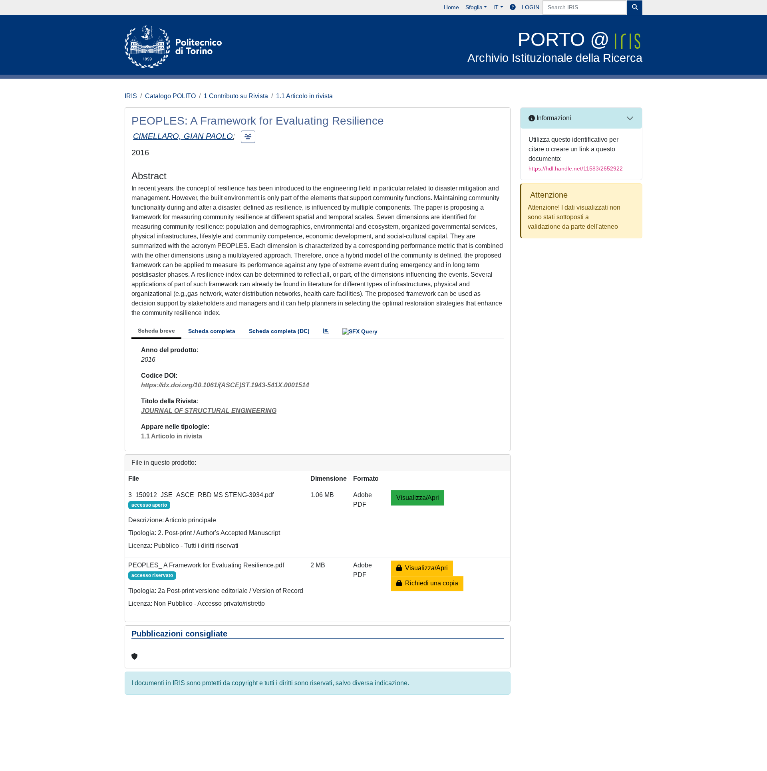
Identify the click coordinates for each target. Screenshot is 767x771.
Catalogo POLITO (170, 96)
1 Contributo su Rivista (236, 96)
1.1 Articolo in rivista (304, 96)
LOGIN (530, 7)
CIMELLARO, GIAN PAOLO (183, 136)
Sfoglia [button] (474, 7)
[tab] (326, 331)
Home (451, 7)
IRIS (131, 96)
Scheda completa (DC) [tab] (279, 331)
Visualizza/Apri (417, 497)
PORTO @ (554, 46)
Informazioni (553, 118)
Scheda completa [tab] (211, 331)
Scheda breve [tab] (156, 330)
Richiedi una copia (430, 583)
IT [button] (496, 7)
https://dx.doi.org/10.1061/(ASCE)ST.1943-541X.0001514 (225, 385)
